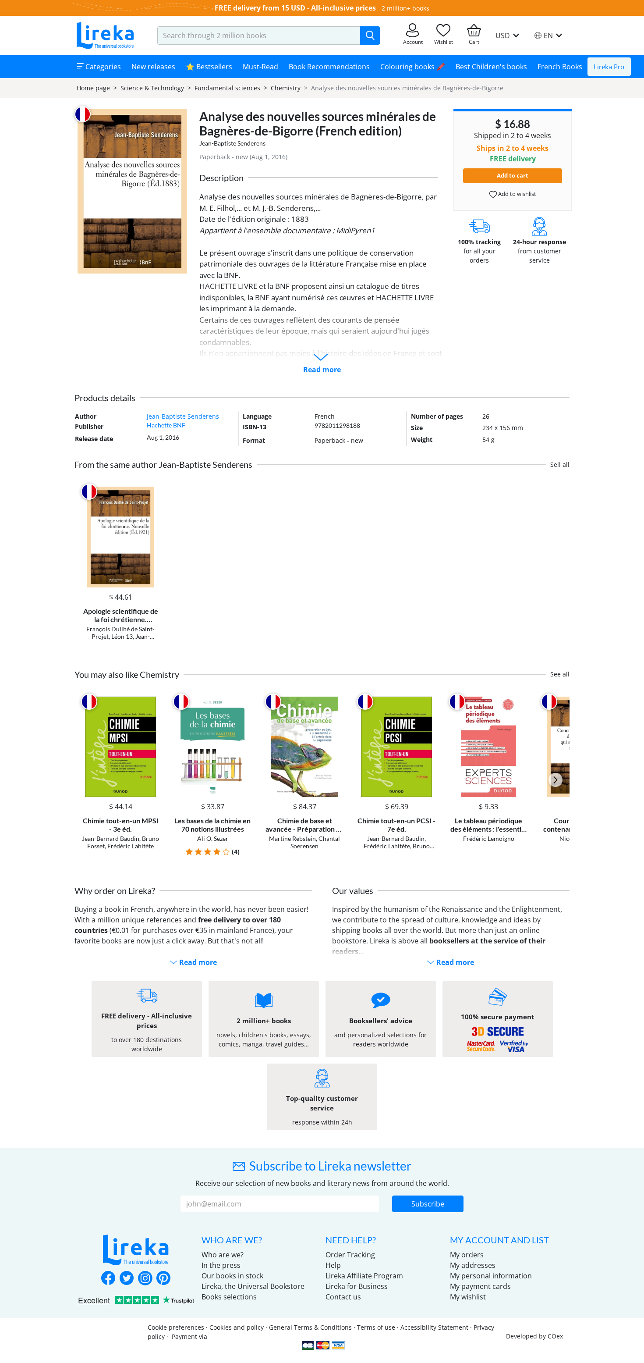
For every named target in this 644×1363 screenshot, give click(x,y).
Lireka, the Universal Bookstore (253, 1286)
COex (555, 1336)
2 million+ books (405, 8)
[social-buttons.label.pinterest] (163, 1279)
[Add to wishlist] (152, 492)
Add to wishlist (516, 194)
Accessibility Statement (434, 1327)
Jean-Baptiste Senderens (232, 143)
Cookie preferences (176, 1327)
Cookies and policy (236, 1327)
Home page (93, 88)
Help (333, 1265)
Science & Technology (152, 88)
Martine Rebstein (292, 838)
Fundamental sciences (227, 88)
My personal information (491, 1276)
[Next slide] (555, 780)
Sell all (560, 464)
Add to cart (512, 175)
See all (560, 674)
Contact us (343, 1297)
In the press (221, 1265)
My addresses (472, 1265)
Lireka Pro (609, 66)
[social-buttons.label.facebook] (108, 1279)
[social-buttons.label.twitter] (127, 1279)
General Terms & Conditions (310, 1327)
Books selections (229, 1297)
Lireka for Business (357, 1286)
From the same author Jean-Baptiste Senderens (163, 464)
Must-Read (260, 66)
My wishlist (468, 1297)
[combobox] (259, 35)
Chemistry (286, 88)
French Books (560, 66)
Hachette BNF (166, 425)
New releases (153, 66)
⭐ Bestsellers (209, 66)
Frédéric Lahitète (130, 846)
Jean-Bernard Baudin (110, 838)
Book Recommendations (329, 66)
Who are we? (223, 1255)
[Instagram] (145, 1279)
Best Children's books (491, 66)
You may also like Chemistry (126, 674)
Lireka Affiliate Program (364, 1276)
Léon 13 (122, 636)
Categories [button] (102, 66)
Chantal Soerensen (315, 842)
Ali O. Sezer (212, 838)
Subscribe (427, 1204)
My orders (467, 1255)
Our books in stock (232, 1276)
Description (221, 177)
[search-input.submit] (370, 35)
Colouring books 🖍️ (412, 66)
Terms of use (376, 1327)
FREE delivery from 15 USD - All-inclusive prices (295, 8)
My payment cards (480, 1286)
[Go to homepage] (105, 35)
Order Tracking (350, 1255)
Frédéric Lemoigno (488, 838)
